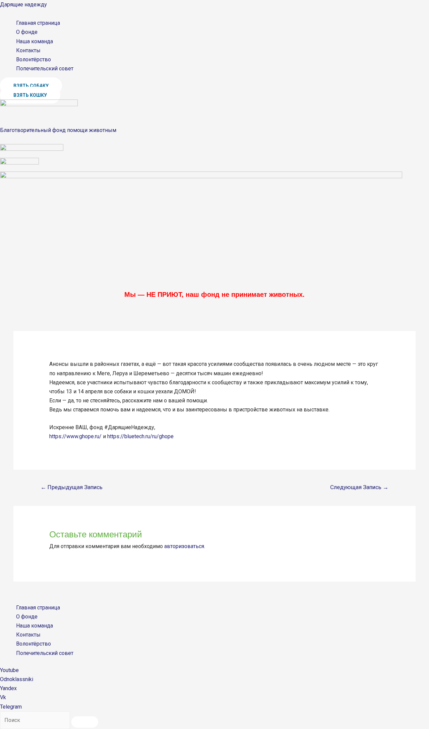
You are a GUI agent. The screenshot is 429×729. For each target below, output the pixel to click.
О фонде (27, 32)
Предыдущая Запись (72, 487)
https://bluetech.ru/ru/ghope (140, 436)
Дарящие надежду (23, 4)
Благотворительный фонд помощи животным (58, 130)
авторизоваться (184, 546)
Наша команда (34, 41)
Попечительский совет (44, 68)
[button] (31, 85)
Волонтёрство (33, 59)
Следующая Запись (359, 487)
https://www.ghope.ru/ (75, 436)
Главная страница (38, 23)
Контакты (28, 50)
